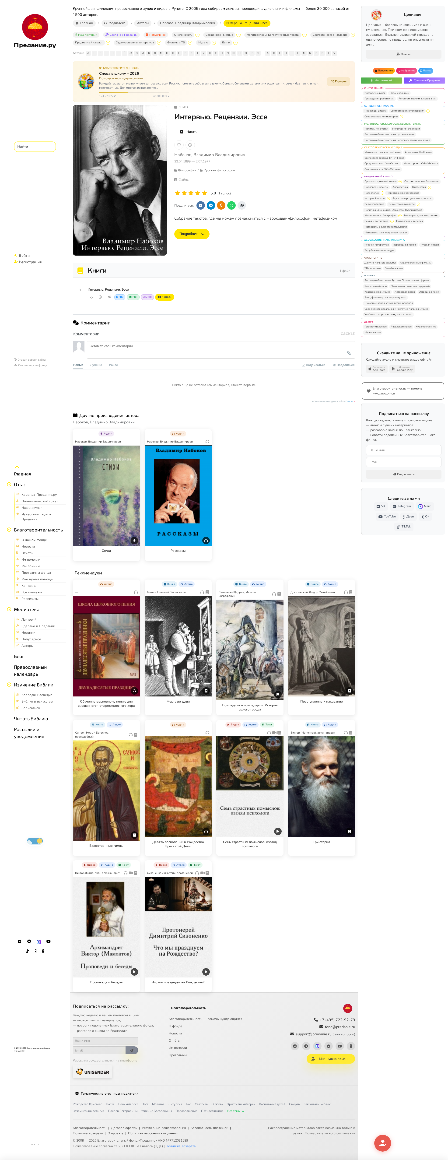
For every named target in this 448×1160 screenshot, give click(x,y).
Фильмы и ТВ (176, 42)
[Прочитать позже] (100, 297)
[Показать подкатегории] (428, 111)
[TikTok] (27, 951)
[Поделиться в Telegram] (211, 205)
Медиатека (26, 609)
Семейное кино (394, 268)
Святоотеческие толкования (407, 110)
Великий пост (128, 1104)
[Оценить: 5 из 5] (204, 193)
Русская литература (376, 244)
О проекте (115, 1133)
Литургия (175, 1104)
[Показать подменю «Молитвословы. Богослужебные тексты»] (304, 35)
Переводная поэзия (404, 244)
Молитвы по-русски (376, 128)
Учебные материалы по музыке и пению (388, 314)
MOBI (148, 297)
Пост (145, 1104)
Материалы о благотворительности (385, 226)
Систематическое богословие (421, 181)
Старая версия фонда (32, 365)
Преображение (186, 1111)
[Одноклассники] (43, 951)
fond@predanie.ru (340, 1027)
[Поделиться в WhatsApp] (231, 205)
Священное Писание (219, 35)
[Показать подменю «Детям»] (235, 43)
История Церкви (374, 198)
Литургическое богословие (403, 193)
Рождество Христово (87, 1104)
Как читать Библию (317, 1104)
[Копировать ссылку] (242, 205)
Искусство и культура (401, 204)
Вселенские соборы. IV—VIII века (384, 158)
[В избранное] (179, 145)
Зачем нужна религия (88, 1111)
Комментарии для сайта (333, 401)
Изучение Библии (33, 684)
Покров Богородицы (122, 1111)
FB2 (121, 297)
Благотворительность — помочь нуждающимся (205, 1019)
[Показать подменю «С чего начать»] (197, 35)
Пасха (110, 1104)
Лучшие (96, 364)
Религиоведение (374, 204)
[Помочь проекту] (382, 1143)
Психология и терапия (409, 221)
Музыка (203, 42)
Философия (419, 187)
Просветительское (375, 326)
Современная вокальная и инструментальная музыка (396, 309)
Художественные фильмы (415, 262)
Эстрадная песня (429, 292)
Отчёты (174, 1040)
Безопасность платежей (209, 1128)
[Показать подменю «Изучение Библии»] (9, 684)
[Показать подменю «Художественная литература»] (159, 43)
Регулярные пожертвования (164, 1128)
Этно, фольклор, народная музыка (385, 297)
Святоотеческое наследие (330, 35)
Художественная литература (135, 42)
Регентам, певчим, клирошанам (417, 98)
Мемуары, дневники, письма (421, 215)
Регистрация (30, 262)
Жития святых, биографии (380, 215)
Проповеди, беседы (376, 187)
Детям (226, 42)
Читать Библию (31, 718)
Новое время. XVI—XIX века (421, 163)
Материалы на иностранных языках (385, 232)
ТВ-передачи (372, 268)
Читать (192, 132)
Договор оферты (124, 1128)
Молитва (158, 1104)
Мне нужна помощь (334, 1059)
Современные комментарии (381, 116)
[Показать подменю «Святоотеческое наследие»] (353, 35)
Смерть (294, 1104)
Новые (78, 364)
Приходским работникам (379, 98)
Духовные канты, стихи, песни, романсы (388, 303)
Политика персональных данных (153, 1133)
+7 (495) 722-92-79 (337, 1020)
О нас (20, 484)
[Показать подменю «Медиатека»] (9, 609)
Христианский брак (241, 1104)
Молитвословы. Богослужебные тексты (273, 35)
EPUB (134, 297)
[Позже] (190, 145)
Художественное (426, 326)
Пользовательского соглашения (330, 1133)
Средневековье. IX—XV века (381, 163)
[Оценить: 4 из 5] (198, 193)
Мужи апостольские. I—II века (382, 152)
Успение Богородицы (156, 1111)
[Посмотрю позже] (134, 433)
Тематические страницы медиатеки (109, 1093)
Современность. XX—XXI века (382, 169)
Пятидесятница (212, 1111)
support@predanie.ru (325, 1034)
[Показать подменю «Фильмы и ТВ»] (190, 43)
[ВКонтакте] (20, 941)
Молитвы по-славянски (406, 128)
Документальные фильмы (380, 262)
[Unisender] (92, 1071)
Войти (24, 255)
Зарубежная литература (379, 250)
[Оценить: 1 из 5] (177, 193)
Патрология (371, 193)
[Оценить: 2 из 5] (184, 193)
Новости (175, 1033)
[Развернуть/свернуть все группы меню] (17, 467)
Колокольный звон (375, 286)
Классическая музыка (377, 292)
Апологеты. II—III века (418, 152)
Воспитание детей (272, 1104)
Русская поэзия (430, 244)
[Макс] (39, 941)
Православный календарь (30, 670)
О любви (217, 1104)
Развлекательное (401, 326)
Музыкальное (372, 332)
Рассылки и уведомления (29, 732)
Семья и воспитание (376, 221)
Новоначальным (399, 93)
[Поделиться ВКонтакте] (200, 205)
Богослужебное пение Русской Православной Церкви (396, 280)
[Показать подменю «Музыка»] (214, 43)
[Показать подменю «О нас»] (9, 484)
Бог (188, 1104)
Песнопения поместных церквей (410, 286)
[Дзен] (35, 951)
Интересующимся (374, 93)
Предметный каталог (89, 42)
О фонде (175, 1026)
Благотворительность (38, 529)
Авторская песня (405, 292)
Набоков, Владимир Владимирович (209, 155)
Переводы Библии (375, 110)
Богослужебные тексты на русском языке (389, 134)
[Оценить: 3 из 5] (191, 193)
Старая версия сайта (32, 359)
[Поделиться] (109, 297)
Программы (178, 1055)
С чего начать (183, 35)
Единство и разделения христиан (412, 198)
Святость (201, 1104)
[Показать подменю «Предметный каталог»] (108, 43)
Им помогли (178, 1048)
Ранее (113, 364)
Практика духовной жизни (380, 181)
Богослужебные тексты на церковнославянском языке (397, 140)
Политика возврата (88, 1133)
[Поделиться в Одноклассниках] (221, 205)
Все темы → (235, 1111)
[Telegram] (29, 941)
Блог (19, 656)
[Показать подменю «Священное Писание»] (238, 35)
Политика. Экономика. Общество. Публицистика (393, 210)
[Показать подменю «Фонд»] (9, 529)
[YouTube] (48, 941)
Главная (22, 473)
